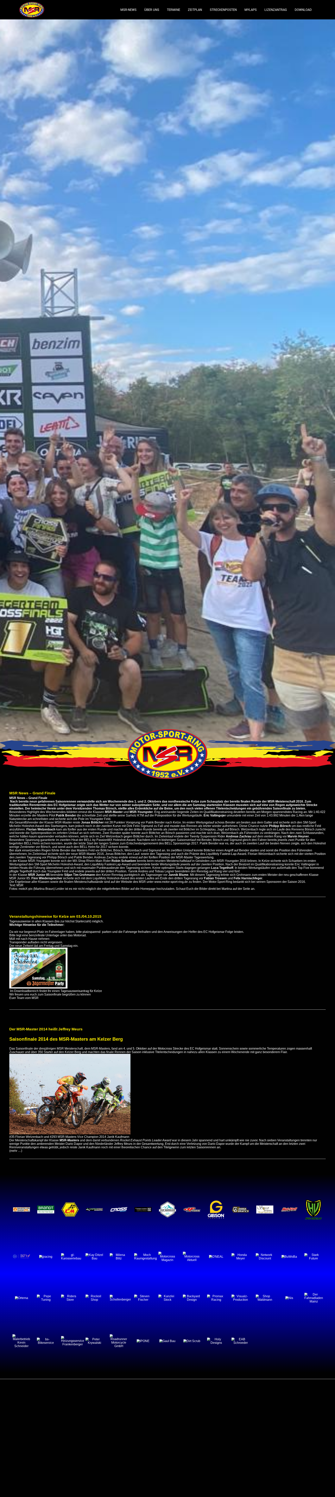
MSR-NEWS (128, 10)
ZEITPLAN (195, 10)
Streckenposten (223, 10)
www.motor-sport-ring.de (171, 881)
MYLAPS (250, 10)
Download (303, 10)
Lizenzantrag (275, 10)
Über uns (151, 10)
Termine (173, 10)
